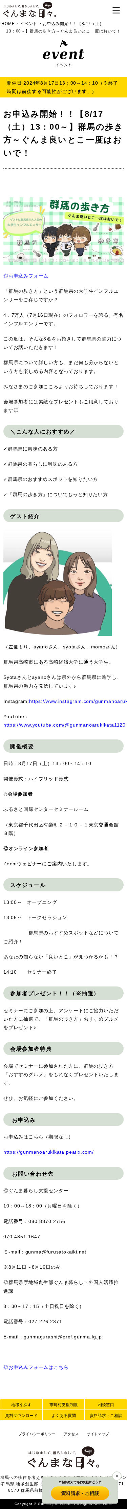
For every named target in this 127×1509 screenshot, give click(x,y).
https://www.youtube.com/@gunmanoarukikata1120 (64, 725)
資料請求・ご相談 (106, 1415)
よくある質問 (63, 1415)
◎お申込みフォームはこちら (35, 1367)
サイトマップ (98, 1434)
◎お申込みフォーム (25, 276)
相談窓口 (106, 1404)
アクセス (71, 1434)
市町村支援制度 (63, 1404)
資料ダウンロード (21, 1415)
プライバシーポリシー (37, 1434)
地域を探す (21, 1404)
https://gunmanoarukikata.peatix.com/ (48, 1152)
